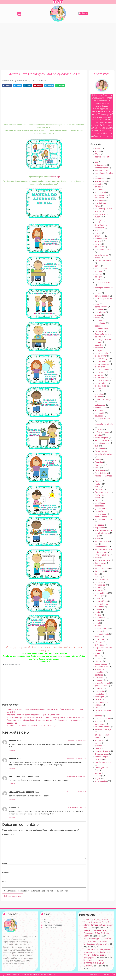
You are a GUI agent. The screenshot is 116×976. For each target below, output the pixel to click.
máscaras (99, 582)
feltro (97, 467)
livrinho (98, 566)
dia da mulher (101, 356)
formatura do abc (102, 492)
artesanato (99, 198)
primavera (99, 680)
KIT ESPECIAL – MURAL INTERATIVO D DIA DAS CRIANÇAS (32, 725)
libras (97, 557)
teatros (98, 748)
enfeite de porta (102, 432)
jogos (97, 536)
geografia (99, 511)
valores (98, 773)
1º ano (97, 148)
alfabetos (99, 184)
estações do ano (102, 443)
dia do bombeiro (102, 364)
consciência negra (102, 282)
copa (97, 304)
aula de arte (100, 214)
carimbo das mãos (103, 260)
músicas (98, 631)
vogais (98, 778)
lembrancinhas (101, 547)
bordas (98, 233)
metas (97, 598)
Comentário (8, 834)
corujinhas (99, 309)
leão (97, 544)
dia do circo (100, 367)
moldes (98, 615)
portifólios (99, 677)
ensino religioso (101, 437)
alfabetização (101, 178)
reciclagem (99, 697)
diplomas (99, 397)
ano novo (99, 189)
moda (97, 612)
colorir (97, 279)
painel (97, 656)
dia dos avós (100, 386)
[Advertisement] (58, 46)
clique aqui (55, 177)
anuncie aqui (100, 192)
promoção (99, 691)
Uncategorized (101, 767)
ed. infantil (99, 413)
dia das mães (100, 361)
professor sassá (102, 686)
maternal (98, 587)
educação (99, 416)
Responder (12, 750)
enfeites (98, 435)
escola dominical (102, 440)
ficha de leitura (101, 473)
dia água (98, 350)
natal (97, 637)
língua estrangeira (102, 560)
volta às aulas (101, 781)
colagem (98, 277)
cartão (98, 266)
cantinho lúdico (101, 255)
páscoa (98, 661)
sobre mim (99, 740)
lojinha (97, 577)
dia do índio (100, 372)
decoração (99, 331)
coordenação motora (104, 298)
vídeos (98, 776)
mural (97, 623)
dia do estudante (102, 369)
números (98, 642)
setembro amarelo (103, 726)
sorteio (98, 743)
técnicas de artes (102, 751)
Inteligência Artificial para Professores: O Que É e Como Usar (33, 715)
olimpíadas (99, 645)
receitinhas (99, 694)
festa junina (100, 470)
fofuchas (98, 481)
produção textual (102, 683)
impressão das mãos (104, 519)
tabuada (98, 746)
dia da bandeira (101, 353)
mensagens (100, 596)
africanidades (100, 165)
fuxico (97, 500)
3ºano (97, 154)
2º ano (98, 151)
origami (98, 653)
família (98, 459)
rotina (97, 707)
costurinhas (100, 312)
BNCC (97, 230)
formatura (99, 489)
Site (4, 882)
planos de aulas (101, 667)
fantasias (99, 462)
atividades (99, 200)
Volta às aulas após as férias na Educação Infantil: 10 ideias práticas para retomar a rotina (45, 717)
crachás (98, 315)
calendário (99, 247)
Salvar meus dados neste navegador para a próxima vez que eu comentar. (36, 891)
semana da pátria (102, 718)
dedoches (99, 345)
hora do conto (101, 517)
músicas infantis (102, 634)
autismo (98, 217)
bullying (98, 244)
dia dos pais (100, 388)
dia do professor (102, 377)
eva (96, 446)
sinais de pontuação (103, 729)
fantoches (99, 465)
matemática (100, 585)
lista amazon (100, 563)
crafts (97, 318)
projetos (98, 688)
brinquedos (100, 236)
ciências (98, 274)
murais (98, 620)
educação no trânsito (104, 424)
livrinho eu (99, 571)
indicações (99, 525)
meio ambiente (101, 593)
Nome (5, 863)
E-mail (5, 872)
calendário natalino (103, 249)
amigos (98, 187)
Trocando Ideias (102, 754)
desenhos (99, 348)
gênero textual (101, 508)
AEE (96, 162)
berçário (98, 222)
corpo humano (101, 307)
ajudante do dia (101, 170)
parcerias (99, 658)
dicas (97, 391)
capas (97, 258)
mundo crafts (100, 617)
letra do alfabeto (102, 555)
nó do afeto (100, 639)
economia (99, 410)
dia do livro (100, 375)
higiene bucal (100, 514)
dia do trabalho (101, 383)
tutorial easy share (103, 762)
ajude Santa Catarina (104, 173)
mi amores (99, 607)
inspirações (100, 527)
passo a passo (101, 664)
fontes (97, 487)
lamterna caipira (102, 541)
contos (98, 293)
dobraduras (100, 405)
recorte (98, 699)
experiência (100, 448)
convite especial (102, 296)
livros (97, 574)
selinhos (98, 716)
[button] (19, 14)
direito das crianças (103, 399)
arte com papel (101, 195)
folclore (98, 484)
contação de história (104, 288)
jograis (98, 538)
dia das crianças (102, 358)
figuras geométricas (103, 476)
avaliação (99, 219)
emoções (99, 429)
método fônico (101, 601)
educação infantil (102, 418)
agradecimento (101, 168)
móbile (98, 609)
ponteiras (99, 675)
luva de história (101, 579)
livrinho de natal (102, 568)
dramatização (101, 407)
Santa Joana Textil (103, 710)
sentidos (98, 721)
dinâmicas (99, 394)
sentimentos (100, 724)
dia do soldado (101, 380)
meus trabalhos (101, 604)
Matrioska (99, 590)
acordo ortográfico (103, 157)
